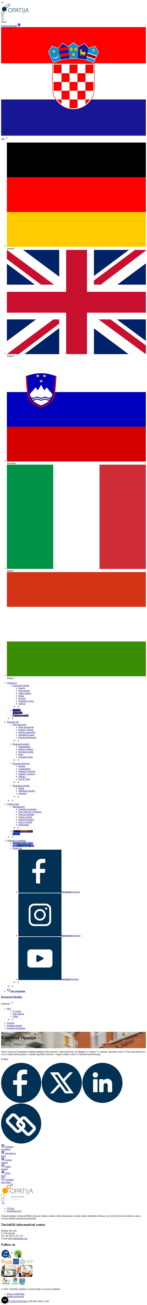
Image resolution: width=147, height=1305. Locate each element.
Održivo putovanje (26, 732)
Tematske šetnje (25, 757)
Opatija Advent (25, 817)
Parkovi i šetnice (25, 749)
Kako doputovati (26, 727)
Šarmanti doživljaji (21, 763)
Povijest (22, 698)
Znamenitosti (24, 746)
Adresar (22, 703)
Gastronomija (24, 769)
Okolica (22, 776)
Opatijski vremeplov (27, 809)
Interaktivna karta (26, 735)
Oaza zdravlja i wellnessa (29, 812)
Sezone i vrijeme (25, 730)
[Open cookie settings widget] (4, 1300)
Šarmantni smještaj (21, 785)
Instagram (70, 935)
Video (15, 1016)
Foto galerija (24, 690)
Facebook (70, 892)
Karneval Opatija (26, 819)
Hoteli (21, 788)
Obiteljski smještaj (26, 791)
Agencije (22, 793)
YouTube (70, 979)
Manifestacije (19, 806)
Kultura (21, 766)
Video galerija (24, 693)
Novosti (10, 1023)
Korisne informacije (27, 737)
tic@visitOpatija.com (17, 1238)
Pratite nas (17, 848)
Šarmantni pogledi (21, 744)
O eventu (17, 1011)
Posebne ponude (14, 1025)
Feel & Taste (24, 779)
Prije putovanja (19, 724)
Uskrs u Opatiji (25, 822)
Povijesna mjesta (25, 752)
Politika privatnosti (15, 1296)
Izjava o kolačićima (15, 1294)
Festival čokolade (26, 814)
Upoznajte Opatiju (21, 685)
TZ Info (10, 1208)
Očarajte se (12, 683)
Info (9, 1008)
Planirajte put (13, 722)
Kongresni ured (14, 1211)
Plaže (20, 754)
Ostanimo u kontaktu (16, 840)
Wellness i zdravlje (26, 771)
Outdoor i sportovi (26, 774)
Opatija (21, 688)
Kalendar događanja (16, 1028)
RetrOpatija (23, 825)
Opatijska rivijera (26, 701)
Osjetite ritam (13, 804)
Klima (21, 696)
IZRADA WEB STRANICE (14, 1301)
